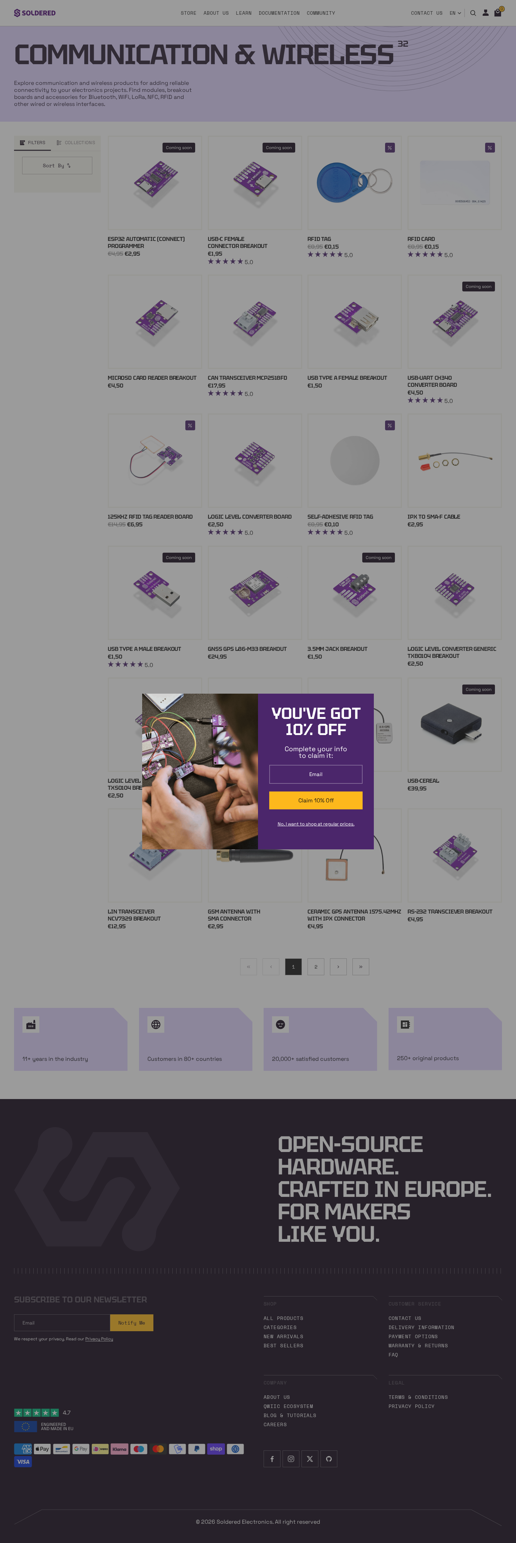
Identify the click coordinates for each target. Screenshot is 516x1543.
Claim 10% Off (316, 800)
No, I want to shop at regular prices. (316, 824)
